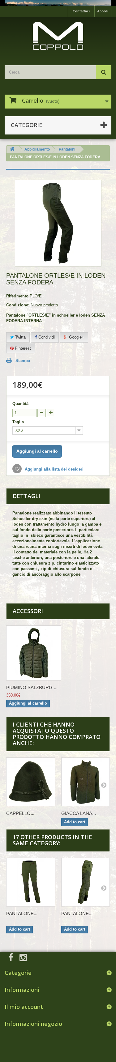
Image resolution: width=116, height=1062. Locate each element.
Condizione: (17, 305)
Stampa (22, 360)
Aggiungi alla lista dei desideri (54, 469)
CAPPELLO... (20, 813)
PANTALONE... (21, 913)
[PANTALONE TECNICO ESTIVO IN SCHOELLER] (30, 882)
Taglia (18, 422)
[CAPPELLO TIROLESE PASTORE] (30, 781)
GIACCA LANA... (78, 813)
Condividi (46, 337)
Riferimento (17, 296)
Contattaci (81, 11)
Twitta (20, 337)
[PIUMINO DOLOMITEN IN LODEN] (33, 652)
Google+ (76, 337)
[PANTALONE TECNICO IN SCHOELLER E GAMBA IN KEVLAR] (85, 882)
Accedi (102, 11)
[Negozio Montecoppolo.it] (58, 36)
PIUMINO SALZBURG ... (32, 687)
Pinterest (22, 348)
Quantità (20, 403)
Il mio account (24, 1006)
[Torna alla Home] (12, 149)
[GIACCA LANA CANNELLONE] (85, 781)
